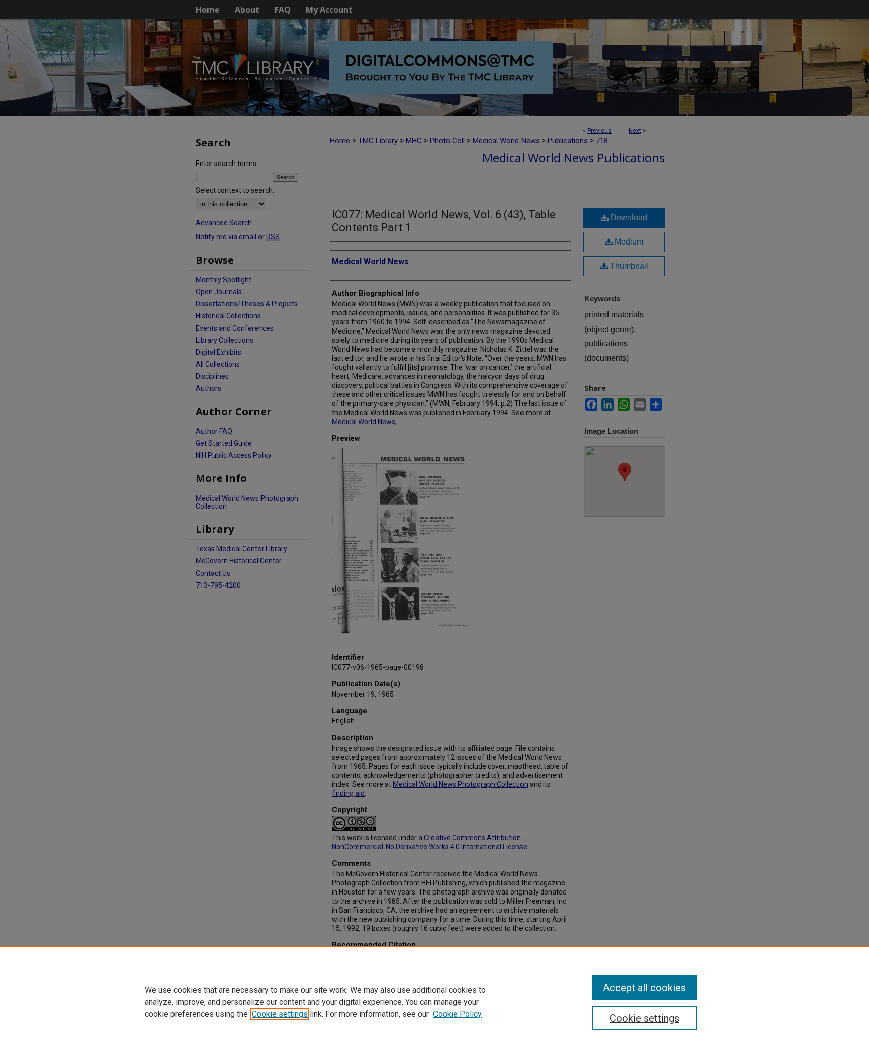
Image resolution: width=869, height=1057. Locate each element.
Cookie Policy (457, 1014)
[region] (434, 1001)
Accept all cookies (644, 988)
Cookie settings (280, 1014)
